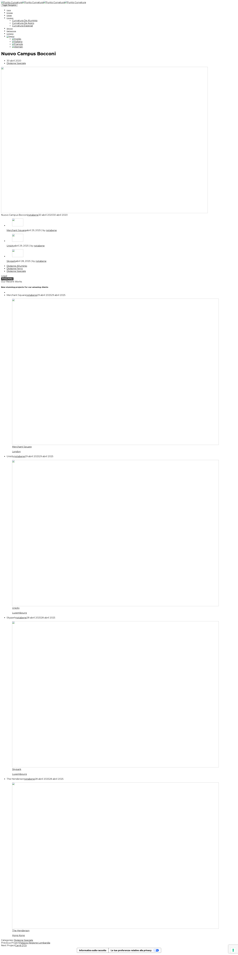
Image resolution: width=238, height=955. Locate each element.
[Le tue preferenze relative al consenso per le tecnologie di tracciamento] (233, 950)
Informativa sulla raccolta (92, 950)
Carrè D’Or (21, 945)
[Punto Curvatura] (22, 2)
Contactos (10, 34)
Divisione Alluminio (17, 266)
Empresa (10, 13)
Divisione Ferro (15, 268)
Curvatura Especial (22, 25)
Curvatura (10, 18)
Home (9, 10)
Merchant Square (16, 230)
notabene (33, 215)
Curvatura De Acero (23, 23)
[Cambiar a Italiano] (17, 41)
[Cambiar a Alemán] (17, 47)
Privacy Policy (7, 279)
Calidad (9, 15)
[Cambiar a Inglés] (16, 39)
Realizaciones (11, 31)
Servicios (10, 29)
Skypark (11, 261)
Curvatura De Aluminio (24, 20)
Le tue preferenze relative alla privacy (131, 950)
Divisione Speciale (16, 63)
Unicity (10, 245)
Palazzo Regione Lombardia (34, 943)
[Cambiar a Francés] (17, 44)
